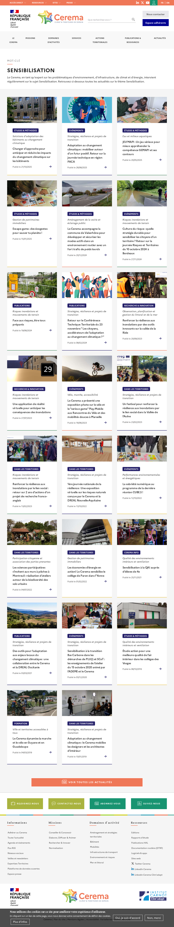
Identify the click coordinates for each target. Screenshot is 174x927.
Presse (69, 2)
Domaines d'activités (54, 40)
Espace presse (14, 873)
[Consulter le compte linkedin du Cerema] (137, 3)
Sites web (136, 858)
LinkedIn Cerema (143, 869)
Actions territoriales (100, 40)
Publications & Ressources (133, 40)
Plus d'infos (20, 921)
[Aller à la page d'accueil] (58, 14)
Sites (55, 2)
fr (162, 2)
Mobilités (94, 846)
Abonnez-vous (110, 803)
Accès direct (16, 2)
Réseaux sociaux (15, 853)
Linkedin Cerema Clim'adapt (148, 874)
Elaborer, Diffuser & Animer (62, 837)
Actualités (160, 38)
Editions (135, 832)
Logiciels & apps (139, 853)
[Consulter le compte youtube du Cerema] (147, 3)
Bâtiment (94, 841)
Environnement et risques (102, 857)
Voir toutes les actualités (90, 782)
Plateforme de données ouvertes (24, 868)
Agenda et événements (19, 842)
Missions (30, 38)
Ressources (38, 2)
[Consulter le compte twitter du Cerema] (142, 3)
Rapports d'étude (140, 837)
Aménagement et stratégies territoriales (103, 834)
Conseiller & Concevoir (60, 832)
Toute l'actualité (16, 837)
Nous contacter (155, 14)
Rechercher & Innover (59, 842)
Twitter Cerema (142, 863)
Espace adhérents (155, 22)
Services (76, 38)
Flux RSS (12, 847)
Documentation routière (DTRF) (147, 847)
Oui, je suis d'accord (127, 918)
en (168, 2)
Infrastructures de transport (104, 852)
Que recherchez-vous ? (99, 19)
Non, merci (154, 918)
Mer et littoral (97, 862)
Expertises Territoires (18, 863)
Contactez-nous (69, 803)
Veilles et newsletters (18, 858)
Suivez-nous (152, 803)
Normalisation (56, 847)
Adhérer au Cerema (17, 832)
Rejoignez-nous (28, 803)
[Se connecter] (154, 2)
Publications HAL (139, 842)
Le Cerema (13, 40)
